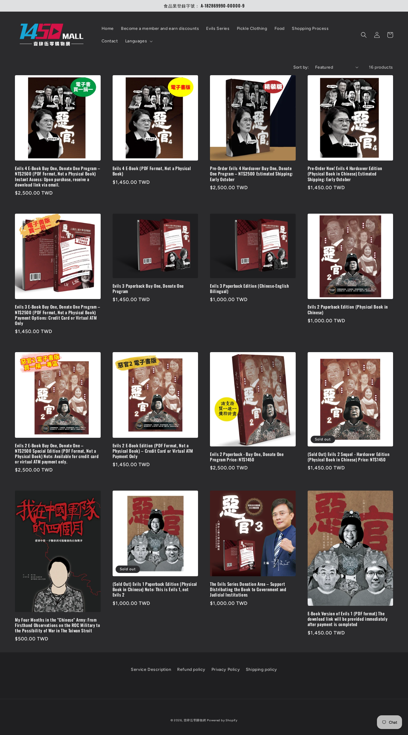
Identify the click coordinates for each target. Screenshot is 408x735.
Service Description (151, 669)
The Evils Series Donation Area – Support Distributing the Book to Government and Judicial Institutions (248, 589)
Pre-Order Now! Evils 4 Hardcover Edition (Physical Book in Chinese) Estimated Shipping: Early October (345, 174)
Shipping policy (261, 669)
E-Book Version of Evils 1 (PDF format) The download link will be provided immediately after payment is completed (348, 619)
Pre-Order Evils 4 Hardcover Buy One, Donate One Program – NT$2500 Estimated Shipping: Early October (251, 174)
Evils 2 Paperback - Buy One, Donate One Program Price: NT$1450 (247, 457)
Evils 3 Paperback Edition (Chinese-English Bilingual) (249, 288)
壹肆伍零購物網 (195, 720)
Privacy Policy (225, 669)
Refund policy (191, 669)
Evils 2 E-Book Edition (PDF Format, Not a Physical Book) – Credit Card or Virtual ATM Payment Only (153, 451)
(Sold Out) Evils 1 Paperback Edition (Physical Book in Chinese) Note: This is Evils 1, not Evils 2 (155, 589)
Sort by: (301, 67)
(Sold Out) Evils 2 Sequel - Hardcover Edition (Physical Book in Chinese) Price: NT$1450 (349, 457)
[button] (138, 41)
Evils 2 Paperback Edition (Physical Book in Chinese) (348, 309)
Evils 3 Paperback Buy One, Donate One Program (148, 288)
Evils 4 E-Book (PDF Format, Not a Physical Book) (152, 171)
